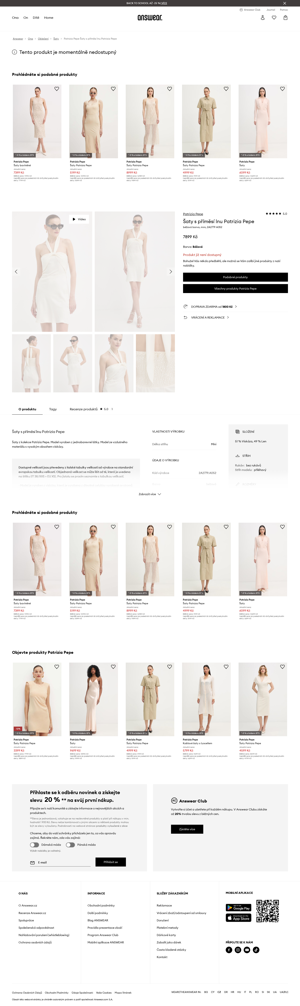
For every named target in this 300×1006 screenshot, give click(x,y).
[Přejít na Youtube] (247, 950)
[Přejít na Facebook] (229, 950)
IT (245, 992)
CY (212, 992)
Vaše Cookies (104, 992)
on (25, 17)
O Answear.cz (28, 905)
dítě (36, 17)
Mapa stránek (123, 992)
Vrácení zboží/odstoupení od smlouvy (181, 913)
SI (263, 992)
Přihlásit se (111, 862)
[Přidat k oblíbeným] (57, 89)
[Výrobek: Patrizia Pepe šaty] (263, 121)
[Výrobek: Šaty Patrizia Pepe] (93, 121)
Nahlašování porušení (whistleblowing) (44, 935)
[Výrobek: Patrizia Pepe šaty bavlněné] (37, 121)
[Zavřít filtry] (284, 3)
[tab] (91, 409)
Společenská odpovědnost (36, 928)
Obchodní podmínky (101, 905)
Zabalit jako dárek (169, 942)
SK (268, 992)
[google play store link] (238, 907)
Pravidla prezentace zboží (105, 928)
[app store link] (238, 917)
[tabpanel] (150, 456)
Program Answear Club (103, 935)
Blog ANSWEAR (98, 920)
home (48, 17)
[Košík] (285, 17)
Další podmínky (98, 913)
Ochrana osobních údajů (35, 942)
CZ (219, 992)
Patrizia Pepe (193, 214)
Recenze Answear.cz (32, 913)
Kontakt (162, 957)
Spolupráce (26, 920)
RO (257, 992)
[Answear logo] (150, 17)
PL (250, 992)
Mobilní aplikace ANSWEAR (106, 942)
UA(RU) (284, 992)
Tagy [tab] (53, 409)
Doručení (163, 920)
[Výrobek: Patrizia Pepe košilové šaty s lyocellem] (206, 699)
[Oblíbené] (274, 17)
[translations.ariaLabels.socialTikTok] (256, 950)
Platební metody (167, 928)
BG (206, 992)
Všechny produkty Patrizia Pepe (235, 288)
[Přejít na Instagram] (238, 950)
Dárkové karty (166, 935)
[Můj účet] (262, 17)
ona (15, 17)
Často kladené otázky (171, 950)
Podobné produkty (235, 277)
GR (226, 992)
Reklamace (164, 905)
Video (82, 219)
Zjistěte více (187, 829)
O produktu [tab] (27, 409)
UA (275, 992)
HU (239, 992)
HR (232, 992)
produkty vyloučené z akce (112, 825)
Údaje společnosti (82, 992)
